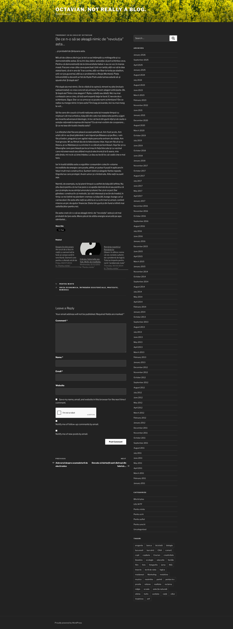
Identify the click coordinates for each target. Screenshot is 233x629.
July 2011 (138, 453)
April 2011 (138, 468)
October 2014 (140, 276)
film (136, 565)
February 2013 (140, 357)
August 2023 (139, 85)
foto (143, 565)
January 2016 (139, 241)
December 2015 (141, 246)
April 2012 (138, 407)
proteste (112, 287)
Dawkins (139, 560)
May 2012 (138, 402)
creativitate (169, 555)
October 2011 (139, 438)
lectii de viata (150, 569)
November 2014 (141, 271)
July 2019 (138, 140)
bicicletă (159, 545)
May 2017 (138, 191)
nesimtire (149, 579)
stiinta (137, 594)
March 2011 (139, 473)
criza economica (68, 287)
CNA (160, 550)
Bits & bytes (139, 499)
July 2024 (138, 80)
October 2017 (140, 171)
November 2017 (141, 165)
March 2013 (139, 352)
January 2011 (139, 483)
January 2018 (139, 160)
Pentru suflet (139, 519)
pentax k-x (169, 579)
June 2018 (138, 155)
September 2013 (141, 322)
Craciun (156, 555)
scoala (146, 589)
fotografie (153, 565)
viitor (173, 594)
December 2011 (141, 428)
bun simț (150, 550)
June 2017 (138, 186)
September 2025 (141, 60)
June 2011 (138, 458)
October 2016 (140, 216)
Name (59, 357)
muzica (138, 579)
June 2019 (138, 145)
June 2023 (138, 90)
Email (59, 371)
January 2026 (139, 55)
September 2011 (141, 443)
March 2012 (139, 413)
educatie (160, 560)
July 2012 (138, 392)
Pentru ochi (138, 514)
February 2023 (140, 100)
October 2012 (140, 377)
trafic (146, 594)
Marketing (152, 574)
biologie (169, 545)
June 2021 (138, 110)
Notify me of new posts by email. (72, 434)
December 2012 (141, 367)
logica (162, 569)
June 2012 (138, 397)
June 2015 (138, 251)
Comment (62, 320)
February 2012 (140, 418)
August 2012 (139, 387)
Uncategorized (140, 529)
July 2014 (138, 292)
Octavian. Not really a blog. (101, 9)
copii (137, 555)
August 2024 (139, 75)
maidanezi (139, 574)
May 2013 (138, 342)
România (64, 290)
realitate (157, 584)
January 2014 (139, 312)
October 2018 (140, 150)
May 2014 (138, 297)
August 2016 (139, 226)
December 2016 (141, 206)
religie (137, 589)
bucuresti (139, 550)
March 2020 (139, 130)
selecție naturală (160, 589)
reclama (168, 584)
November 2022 (141, 105)
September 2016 (141, 221)
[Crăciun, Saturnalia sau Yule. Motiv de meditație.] (90, 249)
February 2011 (140, 478)
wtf (148, 599)
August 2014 (139, 287)
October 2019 (140, 135)
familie (171, 560)
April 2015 (138, 256)
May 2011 (138, 463)
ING (170, 565)
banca (149, 545)
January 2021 (139, 115)
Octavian (87, 35)
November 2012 (141, 372)
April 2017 (138, 196)
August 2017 (139, 176)
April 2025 (138, 65)
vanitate (155, 594)
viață (165, 594)
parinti (159, 579)
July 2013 (138, 332)
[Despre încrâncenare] (68, 255)
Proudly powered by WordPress (68, 623)
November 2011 (141, 433)
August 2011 (139, 448)
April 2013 (138, 347)
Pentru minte (66, 284)
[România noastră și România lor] (116, 256)
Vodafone (139, 599)
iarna (163, 565)
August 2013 (139, 327)
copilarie (146, 555)
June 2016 (138, 236)
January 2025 (139, 70)
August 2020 (139, 125)
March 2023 (139, 95)
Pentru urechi (139, 524)
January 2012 (139, 423)
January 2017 (139, 201)
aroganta (139, 545)
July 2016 (138, 231)
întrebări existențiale (93, 287)
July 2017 (138, 181)
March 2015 (139, 261)
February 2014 (140, 307)
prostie (138, 584)
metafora (164, 574)
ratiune (148, 584)
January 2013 (139, 362)
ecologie (149, 560)
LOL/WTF (138, 504)
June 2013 (138, 337)
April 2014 (138, 302)
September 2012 (141, 382)
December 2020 (141, 120)
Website (60, 385)
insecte (138, 569)
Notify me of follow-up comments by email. (77, 424)
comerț (168, 550)
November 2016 (141, 211)
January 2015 (139, 266)
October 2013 (140, 317)
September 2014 (141, 281)
